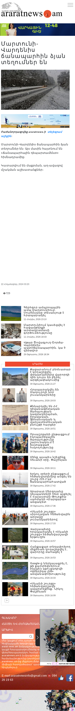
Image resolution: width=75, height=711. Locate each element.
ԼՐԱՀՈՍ (37, 364)
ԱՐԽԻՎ (7, 629)
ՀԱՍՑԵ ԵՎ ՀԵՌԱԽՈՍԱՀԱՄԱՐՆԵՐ (27, 623)
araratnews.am (10, 655)
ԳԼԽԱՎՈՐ (9, 617)
